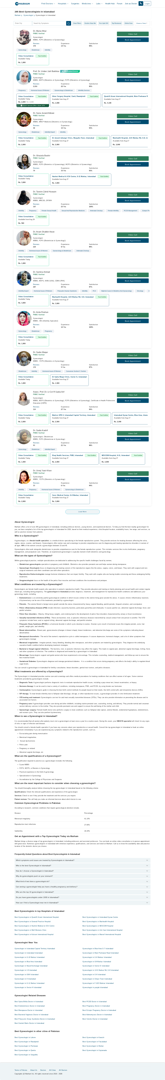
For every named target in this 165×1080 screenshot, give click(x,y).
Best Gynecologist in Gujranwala (94, 1050)
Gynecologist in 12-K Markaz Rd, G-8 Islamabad (100, 970)
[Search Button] (68, 23)
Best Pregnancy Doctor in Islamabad (96, 1006)
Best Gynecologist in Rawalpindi (27, 1042)
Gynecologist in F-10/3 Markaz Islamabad (98, 983)
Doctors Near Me (90, 23)
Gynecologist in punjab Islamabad (95, 987)
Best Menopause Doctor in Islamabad (29, 1010)
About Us (33, 1070)
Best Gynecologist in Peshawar (26, 1046)
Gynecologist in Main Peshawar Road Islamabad (100, 953)
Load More (82, 512)
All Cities (52, 1070)
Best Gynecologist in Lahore (25, 1037)
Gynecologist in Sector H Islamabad (28, 987)
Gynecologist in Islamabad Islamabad (29, 953)
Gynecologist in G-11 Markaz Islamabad (29, 983)
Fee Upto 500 (103, 23)
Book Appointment (133, 40)
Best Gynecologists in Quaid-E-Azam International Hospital (37, 917)
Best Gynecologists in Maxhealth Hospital (98, 921)
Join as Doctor (131, 4)
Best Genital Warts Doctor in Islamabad (29, 1023)
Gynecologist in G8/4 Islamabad (27, 974)
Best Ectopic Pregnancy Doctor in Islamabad (99, 1010)
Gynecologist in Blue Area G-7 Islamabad (97, 948)
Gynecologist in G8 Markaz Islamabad (96, 962)
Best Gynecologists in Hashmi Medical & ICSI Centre (34, 926)
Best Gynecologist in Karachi (93, 1037)
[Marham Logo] (22, 4)
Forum (119, 4)
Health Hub (110, 4)
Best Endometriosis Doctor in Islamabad (30, 1006)
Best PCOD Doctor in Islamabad (94, 1001)
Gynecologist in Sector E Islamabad (95, 966)
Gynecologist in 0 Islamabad (25, 979)
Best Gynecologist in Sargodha (26, 1055)
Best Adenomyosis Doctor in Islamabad (97, 1015)
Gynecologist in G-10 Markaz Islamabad (29, 957)
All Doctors (63, 1070)
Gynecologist (28, 15)
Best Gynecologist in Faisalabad (94, 1042)
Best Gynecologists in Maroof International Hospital (101, 934)
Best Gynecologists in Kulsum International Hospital (34, 934)
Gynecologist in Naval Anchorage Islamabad (31, 966)
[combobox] (23, 23)
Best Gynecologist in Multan (93, 1046)
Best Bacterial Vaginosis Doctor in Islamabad (31, 1015)
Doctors (43, 1070)
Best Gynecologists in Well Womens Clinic (31, 930)
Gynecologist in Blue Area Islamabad (28, 962)
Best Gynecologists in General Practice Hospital (33, 921)
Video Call (132, 34)
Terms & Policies (21, 1070)
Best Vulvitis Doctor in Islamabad (95, 1019)
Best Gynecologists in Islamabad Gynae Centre (100, 917)
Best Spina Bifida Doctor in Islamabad (29, 1001)
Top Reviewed (116, 23)
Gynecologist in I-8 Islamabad (26, 970)
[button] (141, 3)
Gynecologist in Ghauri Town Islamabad (97, 979)
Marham (18, 15)
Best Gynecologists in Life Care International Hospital (102, 930)
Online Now (129, 23)
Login (147, 4)
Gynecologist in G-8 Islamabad (93, 974)
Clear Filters (77, 23)
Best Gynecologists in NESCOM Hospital (97, 926)
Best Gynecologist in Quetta (25, 1050)
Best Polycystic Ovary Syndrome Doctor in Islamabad (35, 1019)
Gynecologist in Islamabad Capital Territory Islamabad (35, 948)
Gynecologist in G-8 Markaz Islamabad (96, 957)
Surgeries (75, 4)
